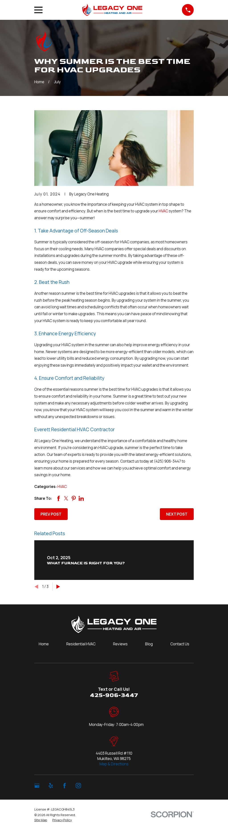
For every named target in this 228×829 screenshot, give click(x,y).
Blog (149, 643)
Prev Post (51, 514)
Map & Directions (114, 763)
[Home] (112, 10)
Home (44, 643)
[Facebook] (64, 785)
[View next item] (58, 587)
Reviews (120, 643)
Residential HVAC (81, 643)
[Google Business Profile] (37, 785)
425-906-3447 (114, 695)
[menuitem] (40, 820)
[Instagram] (78, 785)
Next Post (176, 514)
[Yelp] (50, 785)
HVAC (163, 210)
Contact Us (179, 643)
